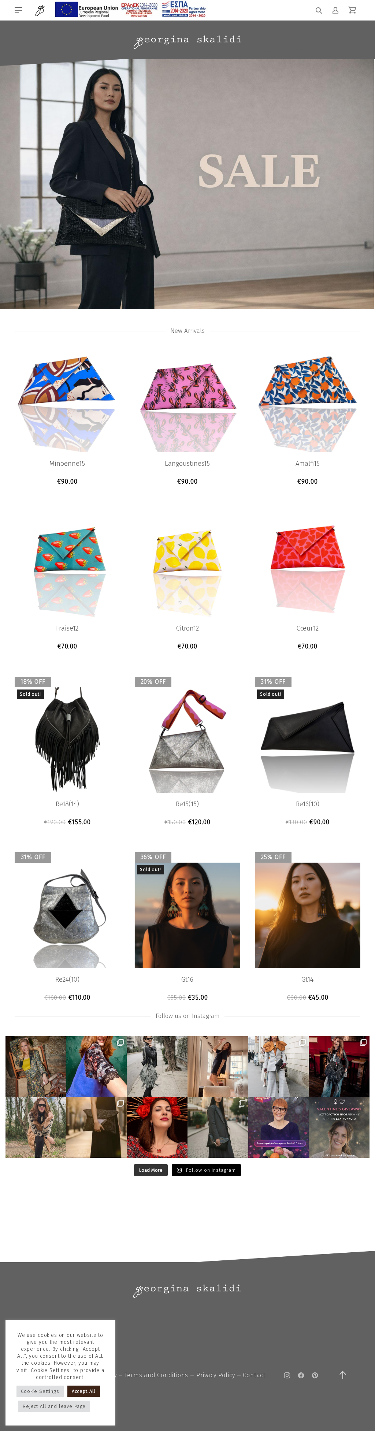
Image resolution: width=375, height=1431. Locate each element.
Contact (254, 1375)
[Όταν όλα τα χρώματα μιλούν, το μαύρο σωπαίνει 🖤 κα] (218, 1127)
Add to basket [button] (67, 481)
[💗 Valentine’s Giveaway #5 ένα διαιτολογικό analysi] (278, 1127)
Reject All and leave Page (54, 1406)
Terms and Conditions (156, 1375)
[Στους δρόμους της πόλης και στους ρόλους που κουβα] (157, 1066)
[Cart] (352, 10)
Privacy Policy (215, 1375)
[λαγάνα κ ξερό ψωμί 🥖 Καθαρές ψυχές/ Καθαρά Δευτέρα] (35, 1127)
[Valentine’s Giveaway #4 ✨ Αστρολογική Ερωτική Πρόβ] (339, 1127)
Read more (67, 822)
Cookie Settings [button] (40, 1391)
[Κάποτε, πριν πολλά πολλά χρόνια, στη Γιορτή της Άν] (339, 1066)
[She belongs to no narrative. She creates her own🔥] (96, 1127)
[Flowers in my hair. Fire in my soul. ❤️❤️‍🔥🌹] (157, 1127)
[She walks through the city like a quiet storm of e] (278, 1066)
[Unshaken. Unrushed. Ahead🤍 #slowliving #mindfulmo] (218, 1066)
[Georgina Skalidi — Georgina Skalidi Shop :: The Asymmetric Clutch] (187, 42)
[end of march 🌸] (96, 1066)
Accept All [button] (84, 1391)
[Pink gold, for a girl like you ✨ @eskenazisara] (35, 1066)
